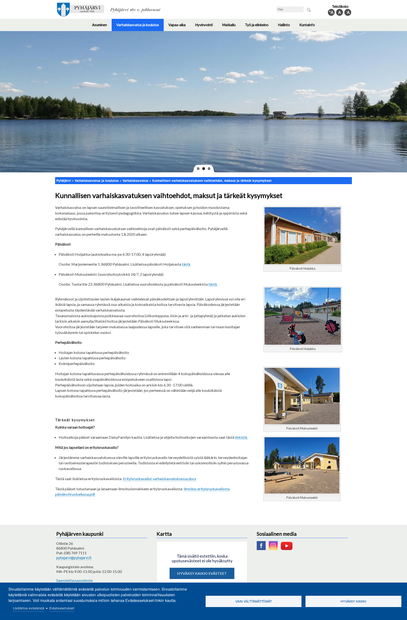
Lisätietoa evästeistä (28, 608)
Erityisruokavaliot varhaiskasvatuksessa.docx (159, 478)
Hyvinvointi (206, 27)
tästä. (186, 264)
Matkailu (231, 27)
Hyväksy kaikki (353, 601)
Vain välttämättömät (253, 601)
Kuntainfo (309, 27)
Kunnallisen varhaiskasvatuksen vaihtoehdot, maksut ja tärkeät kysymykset (212, 180)
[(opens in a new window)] (262, 549)
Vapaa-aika (179, 27)
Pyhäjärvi (63, 180)
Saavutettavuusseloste (74, 580)
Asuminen (102, 27)
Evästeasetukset (61, 608)
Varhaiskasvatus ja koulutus (140, 27)
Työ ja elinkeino (259, 27)
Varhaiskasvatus (135, 180)
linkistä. (241, 437)
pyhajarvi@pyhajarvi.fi (73, 557)
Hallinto (286, 27)
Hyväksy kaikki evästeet (202, 573)
